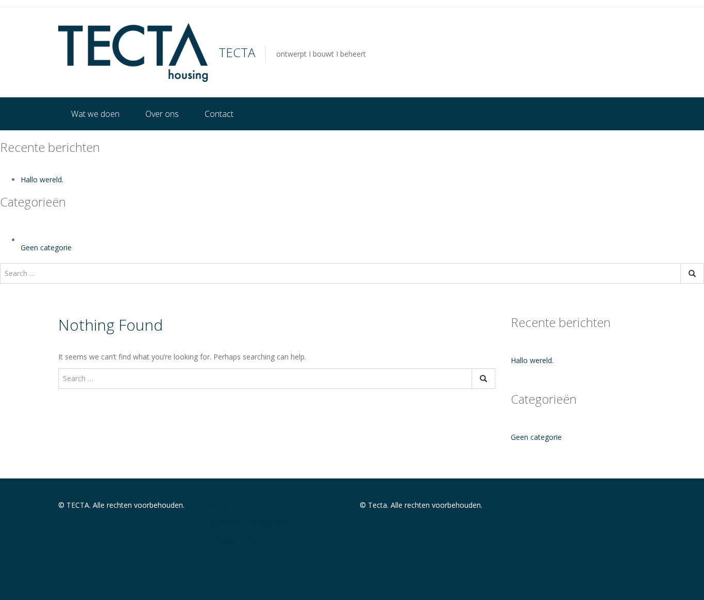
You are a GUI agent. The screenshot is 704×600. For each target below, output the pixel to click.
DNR (217, 505)
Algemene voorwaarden (249, 522)
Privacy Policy (232, 540)
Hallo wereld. (42, 179)
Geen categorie (46, 247)
